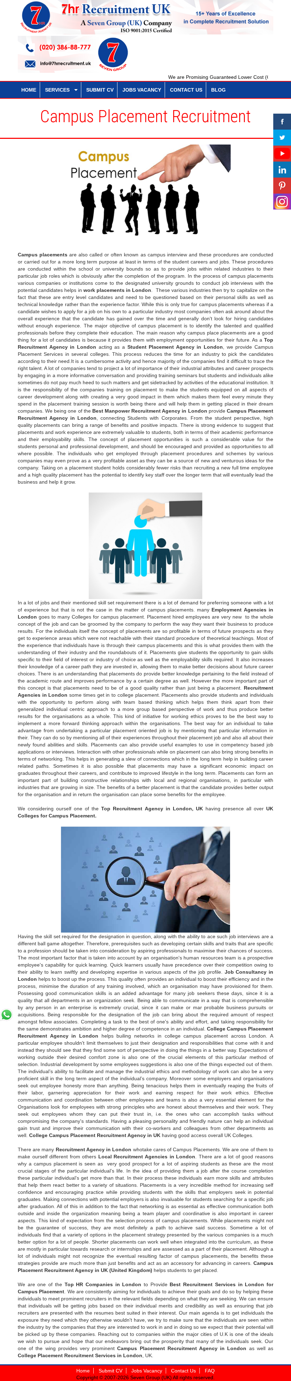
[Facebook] (282, 122)
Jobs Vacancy (146, 1371)
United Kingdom (130, 1270)
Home (83, 1371)
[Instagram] (282, 202)
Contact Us (183, 1371)
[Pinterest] (282, 186)
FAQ (210, 1371)
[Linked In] (282, 170)
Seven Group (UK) (151, 1377)
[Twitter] (282, 138)
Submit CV (110, 1371)
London (236, 1348)
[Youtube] (282, 154)
